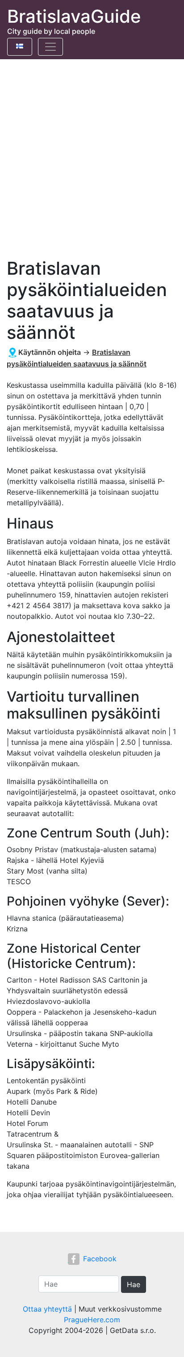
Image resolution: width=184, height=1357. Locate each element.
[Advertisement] (92, 155)
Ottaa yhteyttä (47, 1308)
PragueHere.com (92, 1319)
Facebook (100, 1258)
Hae (133, 1284)
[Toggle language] (19, 47)
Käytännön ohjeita (49, 352)
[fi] (19, 44)
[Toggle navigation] (50, 47)
